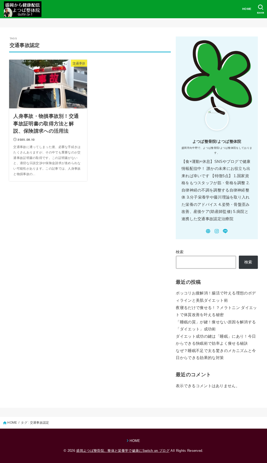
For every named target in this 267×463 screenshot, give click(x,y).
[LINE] (225, 231)
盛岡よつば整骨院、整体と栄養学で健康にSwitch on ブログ (122, 451)
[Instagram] (216, 231)
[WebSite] (208, 231)
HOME (246, 8)
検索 (180, 252)
